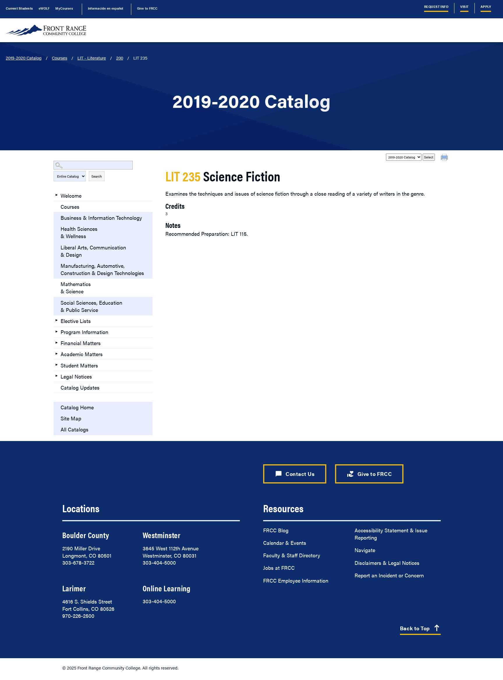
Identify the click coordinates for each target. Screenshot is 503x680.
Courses (59, 58)
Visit (464, 6)
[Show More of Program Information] (56, 331)
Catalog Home (77, 407)
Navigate (365, 550)
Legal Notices (76, 376)
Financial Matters (81, 343)
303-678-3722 (78, 562)
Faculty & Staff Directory (291, 555)
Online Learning (167, 588)
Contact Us (295, 474)
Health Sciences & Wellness (79, 232)
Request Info (436, 6)
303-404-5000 (159, 562)
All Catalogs (74, 429)
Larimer (74, 588)
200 (119, 58)
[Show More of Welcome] (56, 195)
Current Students (19, 8)
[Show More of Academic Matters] (56, 353)
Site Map (71, 418)
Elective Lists (76, 320)
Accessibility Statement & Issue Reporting (391, 533)
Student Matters (79, 365)
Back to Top (420, 628)
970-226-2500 (78, 615)
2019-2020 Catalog (24, 58)
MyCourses (64, 8)
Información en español (105, 8)
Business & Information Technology (101, 217)
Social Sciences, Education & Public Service (91, 306)
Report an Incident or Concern (389, 575)
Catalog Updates (80, 387)
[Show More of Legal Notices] (56, 376)
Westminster (161, 534)
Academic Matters (82, 354)
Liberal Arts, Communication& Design (93, 251)
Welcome (71, 195)
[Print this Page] (445, 158)
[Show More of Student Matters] (56, 365)
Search (96, 176)
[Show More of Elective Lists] (56, 320)
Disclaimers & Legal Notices (387, 562)
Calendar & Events (284, 542)
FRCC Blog (275, 530)
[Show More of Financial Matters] (56, 342)
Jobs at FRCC (279, 567)
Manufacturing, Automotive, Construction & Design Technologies (102, 269)
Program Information (84, 331)
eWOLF (44, 8)
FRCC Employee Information (295, 580)
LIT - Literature (91, 58)
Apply (486, 6)
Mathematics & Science (76, 287)
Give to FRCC (147, 8)
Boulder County (85, 534)
